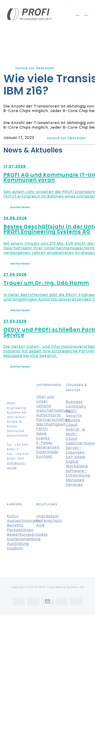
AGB (40, 525)
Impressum (47, 516)
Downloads (47, 452)
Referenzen (47, 447)
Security (74, 415)
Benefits (15, 525)
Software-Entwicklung (78, 473)
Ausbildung (18, 543)
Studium (15, 548)
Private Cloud (73, 422)
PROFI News (42, 431)
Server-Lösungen (75, 450)
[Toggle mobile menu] (86, 13)
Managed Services (75, 482)
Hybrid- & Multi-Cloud (75, 434)
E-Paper (44, 442)
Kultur (13, 516)
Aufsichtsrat (48, 415)
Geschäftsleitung (53, 410)
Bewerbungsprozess (27, 534)
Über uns (45, 396)
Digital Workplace (77, 464)
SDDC (71, 411)
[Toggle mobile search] (78, 13)
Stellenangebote (24, 539)
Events (43, 438)
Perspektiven (20, 529)
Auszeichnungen (23, 520)
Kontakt (44, 456)
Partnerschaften (53, 419)
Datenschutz (49, 520)
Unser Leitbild (43, 404)
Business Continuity (76, 404)
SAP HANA (76, 457)
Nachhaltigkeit (51, 424)
